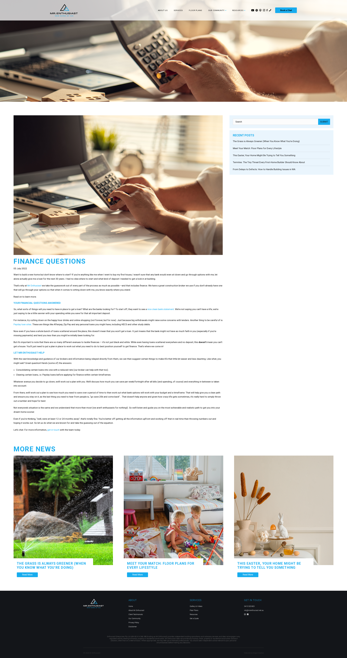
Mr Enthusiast (34, 285)
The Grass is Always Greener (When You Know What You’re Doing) (266, 141)
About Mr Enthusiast (136, 610)
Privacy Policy (133, 623)
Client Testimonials (135, 614)
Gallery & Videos (196, 606)
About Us (163, 10)
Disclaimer (132, 627)
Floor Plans (195, 10)
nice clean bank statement (160, 309)
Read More (27, 574)
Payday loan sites (22, 324)
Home (130, 606)
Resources (194, 614)
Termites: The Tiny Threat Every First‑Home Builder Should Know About (269, 162)
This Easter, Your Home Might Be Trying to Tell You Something (264, 155)
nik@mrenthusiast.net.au (254, 610)
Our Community (134, 618)
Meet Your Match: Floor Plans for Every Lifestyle (257, 148)
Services (178, 10)
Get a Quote (194, 618)
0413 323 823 (249, 606)
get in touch (53, 429)
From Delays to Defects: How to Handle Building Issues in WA (264, 169)
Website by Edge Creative (254, 653)
